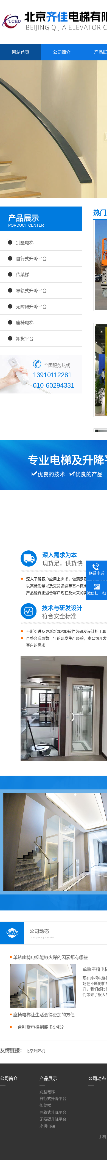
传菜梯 (22, 274)
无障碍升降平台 (31, 306)
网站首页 (20, 52)
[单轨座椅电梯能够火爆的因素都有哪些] (43, 1006)
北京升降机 (35, 1051)
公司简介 (62, 52)
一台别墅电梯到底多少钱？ (39, 1027)
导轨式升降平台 (31, 290)
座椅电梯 (24, 322)
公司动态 (97, 1078)
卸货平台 (24, 338)
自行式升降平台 (31, 258)
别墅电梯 (24, 242)
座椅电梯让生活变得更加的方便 (44, 1014)
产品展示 (48, 1078)
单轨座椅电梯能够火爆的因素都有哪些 (50, 957)
